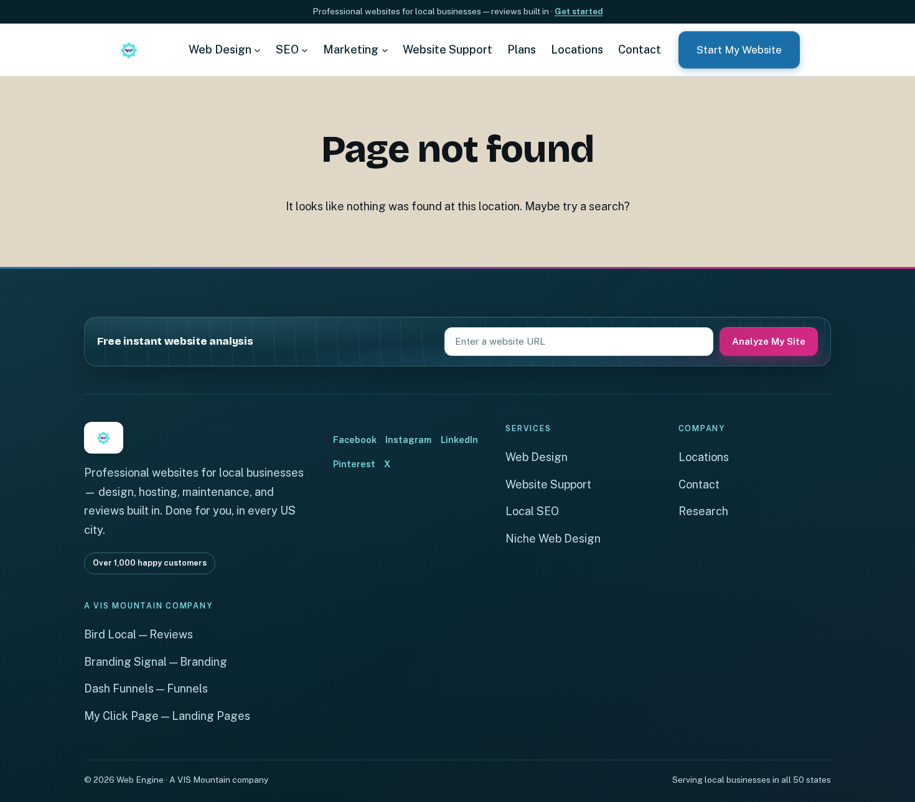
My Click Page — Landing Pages (167, 715)
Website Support (548, 484)
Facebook (355, 439)
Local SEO (532, 511)
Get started (579, 11)
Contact (699, 484)
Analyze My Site (768, 341)
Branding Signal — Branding (155, 661)
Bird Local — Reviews (138, 634)
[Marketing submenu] (385, 49)
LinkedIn (459, 439)
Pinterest (354, 464)
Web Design (536, 457)
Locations (703, 457)
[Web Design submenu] (257, 49)
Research (703, 511)
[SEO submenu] (304, 49)
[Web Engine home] (129, 49)
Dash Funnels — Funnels (146, 688)
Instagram (408, 439)
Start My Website (739, 50)
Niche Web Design (553, 538)
